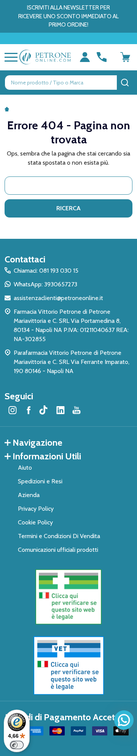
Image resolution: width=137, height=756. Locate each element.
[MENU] (9, 57)
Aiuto (25, 467)
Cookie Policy (35, 522)
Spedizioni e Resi (40, 481)
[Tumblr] (45, 410)
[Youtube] (76, 410)
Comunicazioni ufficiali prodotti (58, 549)
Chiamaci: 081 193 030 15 (46, 270)
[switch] (17, 745)
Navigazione (37, 442)
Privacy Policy (36, 508)
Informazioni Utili (47, 456)
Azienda (29, 495)
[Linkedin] (60, 410)
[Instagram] (13, 410)
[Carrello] (125, 57)
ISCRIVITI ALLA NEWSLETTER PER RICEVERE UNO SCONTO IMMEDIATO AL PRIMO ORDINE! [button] (68, 16)
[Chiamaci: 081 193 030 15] (102, 57)
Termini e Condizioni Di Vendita (59, 536)
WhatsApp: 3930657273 (45, 284)
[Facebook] (29, 410)
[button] (69, 597)
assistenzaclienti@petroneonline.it (58, 298)
